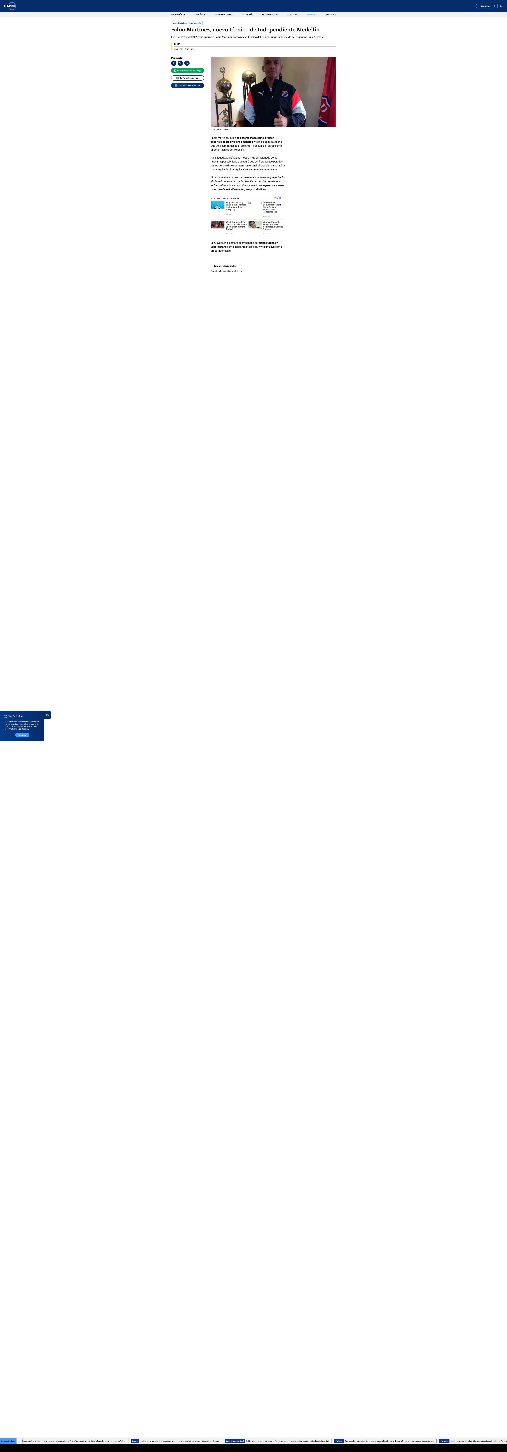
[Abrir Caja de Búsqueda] (501, 6)
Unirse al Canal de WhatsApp (189, 71)
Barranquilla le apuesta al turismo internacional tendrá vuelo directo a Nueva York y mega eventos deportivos (191, 1441)
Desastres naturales (462, 1441)
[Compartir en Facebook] (173, 63)
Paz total (246, 1441)
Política (200, 14)
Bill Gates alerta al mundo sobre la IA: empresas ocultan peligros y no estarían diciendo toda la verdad (89, 1441)
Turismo (140, 1441)
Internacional (270, 14)
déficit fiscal (367, 1441)
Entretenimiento (223, 14)
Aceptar (22, 735)
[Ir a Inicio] (10, 6)
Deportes (312, 14)
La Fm (177, 44)
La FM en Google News (189, 78)
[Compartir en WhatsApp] (187, 63)
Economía (247, 14)
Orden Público (179, 14)
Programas (485, 6)
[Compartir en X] (180, 63)
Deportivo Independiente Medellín (226, 271)
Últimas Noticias (8, 1441)
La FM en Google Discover (190, 85)
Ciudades (293, 14)
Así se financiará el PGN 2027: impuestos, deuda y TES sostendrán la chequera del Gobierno (412, 1441)
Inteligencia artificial (36, 1441)
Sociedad (331, 14)
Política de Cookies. (20, 729)
